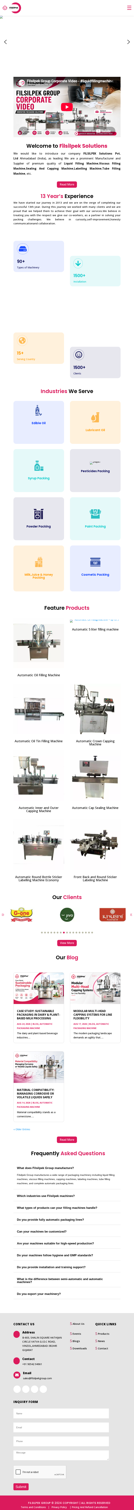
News (101, 1341)
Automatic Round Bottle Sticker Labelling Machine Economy (38, 878)
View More (67, 943)
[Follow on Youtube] (34, 1389)
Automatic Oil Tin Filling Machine (39, 741)
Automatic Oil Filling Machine (38, 675)
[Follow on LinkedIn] (25, 1389)
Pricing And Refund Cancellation (90, 1507)
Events (77, 1333)
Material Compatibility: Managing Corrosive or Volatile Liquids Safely (35, 1093)
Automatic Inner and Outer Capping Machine (39, 809)
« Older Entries (21, 1129)
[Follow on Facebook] (17, 1389)
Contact (103, 1348)
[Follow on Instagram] (43, 1389)
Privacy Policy (59, 1507)
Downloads (80, 1348)
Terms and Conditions (33, 1507)
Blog (36, 1023)
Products (103, 1333)
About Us (78, 1323)
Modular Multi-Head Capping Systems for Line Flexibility (92, 1014)
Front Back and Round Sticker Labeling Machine (95, 878)
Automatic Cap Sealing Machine (95, 808)
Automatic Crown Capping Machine (95, 742)
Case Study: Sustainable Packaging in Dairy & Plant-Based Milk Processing (38, 1014)
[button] (5, 42)
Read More (67, 184)
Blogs (76, 1341)
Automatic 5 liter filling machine (95, 629)
